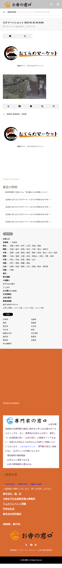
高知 (28, 263)
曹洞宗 (5, 340)
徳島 (17, 263)
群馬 (23, 249)
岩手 (23, 246)
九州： (5, 266)
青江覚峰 (6, 277)
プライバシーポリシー (27, 550)
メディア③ (28, 308)
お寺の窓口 (7, 298)
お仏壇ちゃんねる (10, 291)
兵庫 (52, 256)
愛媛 (23, 263)
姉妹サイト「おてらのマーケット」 (31, 66)
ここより (6, 287)
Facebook (31, 545)
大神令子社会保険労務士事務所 (19, 499)
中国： (5, 260)
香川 (12, 263)
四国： (5, 263)
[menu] (57, 4)
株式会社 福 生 (12, 494)
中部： (5, 253)
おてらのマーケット (10, 305)
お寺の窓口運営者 (45, 550)
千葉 (33, 249)
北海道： (6, 242)
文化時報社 (7, 294)
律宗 (4, 323)
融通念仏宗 (7, 333)
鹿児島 (45, 266)
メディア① (7, 308)
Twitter (26, 545)
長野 (12, 253)
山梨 (17, 253)
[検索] (51, 4)
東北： (5, 246)
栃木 (17, 249)
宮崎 (33, 266)
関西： (5, 256)
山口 (33, 260)
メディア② (18, 308)
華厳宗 (33, 323)
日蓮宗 (33, 340)
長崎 (23, 266)
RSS (36, 545)
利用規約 (13, 550)
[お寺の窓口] (18, 4)
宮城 (33, 246)
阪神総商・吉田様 (20, 114)
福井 (55, 253)
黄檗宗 (33, 337)
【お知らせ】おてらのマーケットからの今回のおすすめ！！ (28, 200)
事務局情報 (7, 301)
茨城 (12, 249)
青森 (12, 246)
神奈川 (45, 249)
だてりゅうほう (9, 284)
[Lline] (10, 36)
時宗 (32, 330)
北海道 (14, 242)
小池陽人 (6, 280)
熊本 (39, 266)
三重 (46, 256)
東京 (39, 249)
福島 (39, 246)
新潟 (39, 253)
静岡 (23, 253)
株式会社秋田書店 (12, 514)
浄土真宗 (34, 333)
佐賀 (17, 266)
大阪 (12, 256)
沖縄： (5, 270)
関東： (5, 249)
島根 (28, 260)
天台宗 (33, 326)
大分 (28, 266)
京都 (23, 256)
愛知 (33, 253)
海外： (5, 273)
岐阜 (28, 253)
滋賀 (17, 256)
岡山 (12, 260)
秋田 (17, 246)
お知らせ (6, 239)
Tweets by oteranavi (11, 179)
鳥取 (23, 260)
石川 (50, 253)
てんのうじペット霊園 (14, 504)
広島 (17, 260)
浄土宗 (5, 330)
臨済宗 (5, 337)
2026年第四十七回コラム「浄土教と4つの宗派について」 (27, 192)
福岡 (12, 266)
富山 (44, 253)
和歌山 (34, 256)
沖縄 (12, 270)
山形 (28, 246)
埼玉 (28, 249)
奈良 (28, 256)
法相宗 (33, 319)
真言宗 (5, 326)
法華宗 (5, 319)
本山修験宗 (7, 344)
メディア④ (39, 308)
